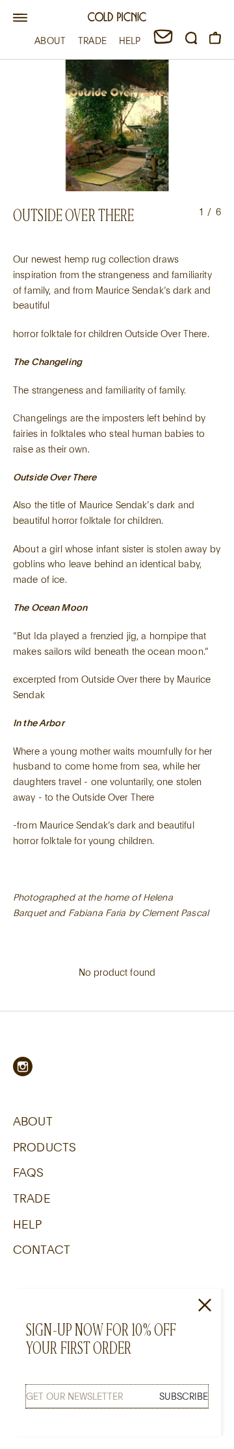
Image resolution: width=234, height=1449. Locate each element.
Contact (41, 1249)
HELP (130, 40)
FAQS (28, 1172)
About (33, 1121)
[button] (20, 18)
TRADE (92, 40)
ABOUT (50, 40)
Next (205, 127)
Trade (32, 1198)
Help (27, 1224)
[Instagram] (22, 1066)
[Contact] (163, 40)
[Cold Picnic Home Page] (117, 18)
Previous (29, 127)
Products (44, 1147)
